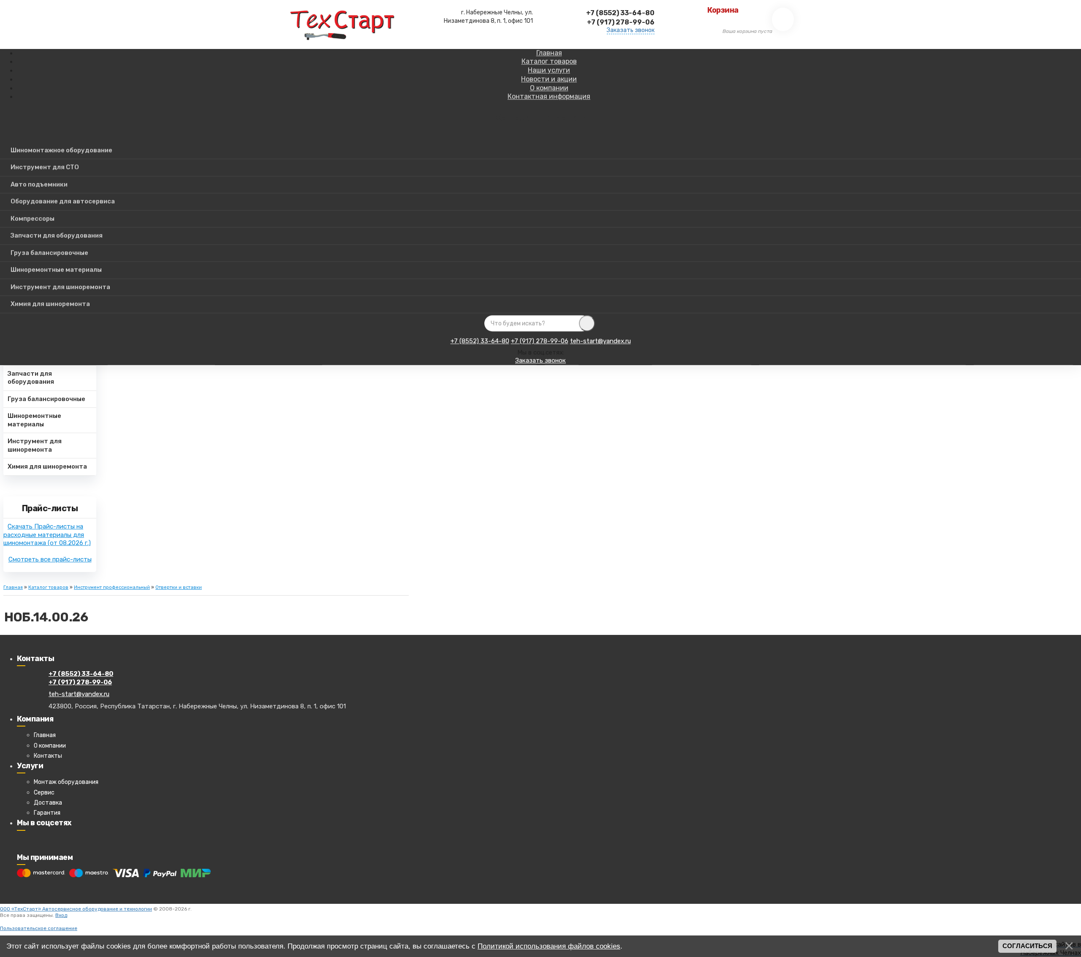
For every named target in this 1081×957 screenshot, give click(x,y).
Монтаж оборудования (66, 782)
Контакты (48, 755)
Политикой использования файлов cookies (549, 946)
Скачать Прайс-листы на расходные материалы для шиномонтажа (47, 535)
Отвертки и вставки (178, 587)
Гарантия (47, 812)
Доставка (48, 802)
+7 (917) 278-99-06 (539, 341)
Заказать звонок (631, 30)
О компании (50, 745)
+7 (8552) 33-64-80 (480, 341)
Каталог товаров (48, 587)
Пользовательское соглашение (38, 928)
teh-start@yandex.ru (600, 341)
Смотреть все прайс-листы (50, 559)
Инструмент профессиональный (112, 587)
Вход (61, 915)
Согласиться (1027, 946)
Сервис (44, 792)
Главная (13, 587)
